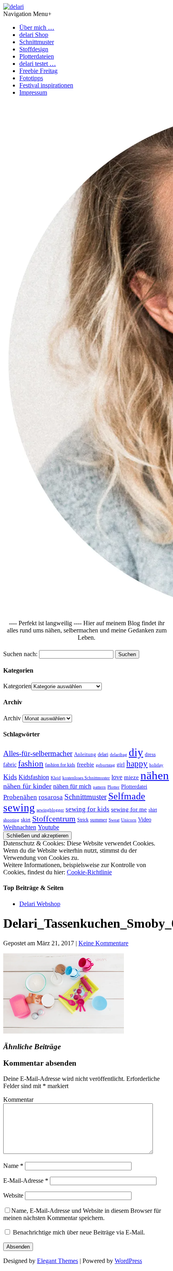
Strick (83, 820)
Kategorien (17, 686)
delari (103, 754)
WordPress (128, 1260)
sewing (19, 808)
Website (13, 1195)
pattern (99, 786)
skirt (26, 820)
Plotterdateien (36, 56)
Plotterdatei (134, 786)
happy (137, 763)
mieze (131, 777)
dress (150, 754)
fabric (9, 765)
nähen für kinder (27, 786)
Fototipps (31, 78)
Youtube (48, 827)
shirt (152, 810)
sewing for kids (87, 809)
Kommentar (18, 1099)
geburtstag (105, 764)
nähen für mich (72, 786)
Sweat (114, 819)
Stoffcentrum (54, 818)
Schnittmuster (36, 42)
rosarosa (51, 797)
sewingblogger (50, 809)
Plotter (113, 787)
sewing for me (129, 809)
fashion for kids (60, 765)
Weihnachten (19, 827)
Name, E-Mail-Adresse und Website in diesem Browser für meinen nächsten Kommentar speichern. (82, 1214)
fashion (30, 763)
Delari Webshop (39, 903)
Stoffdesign (33, 49)
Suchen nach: (20, 654)
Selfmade (126, 796)
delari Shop (33, 34)
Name (13, 1165)
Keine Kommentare (103, 943)
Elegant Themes (57, 1260)
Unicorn (128, 819)
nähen (154, 775)
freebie (85, 764)
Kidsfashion (34, 777)
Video (144, 820)
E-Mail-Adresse (25, 1180)
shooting (11, 819)
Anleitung (85, 754)
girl (121, 765)
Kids (10, 777)
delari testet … (37, 63)
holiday (156, 764)
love (116, 777)
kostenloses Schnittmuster (86, 777)
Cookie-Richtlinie (89, 872)
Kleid (56, 778)
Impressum (33, 92)
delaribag (118, 754)
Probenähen (20, 797)
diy (136, 752)
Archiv (12, 718)
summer (98, 820)
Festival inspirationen (46, 85)
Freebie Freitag (38, 70)
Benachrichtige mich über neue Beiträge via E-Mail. (79, 1232)
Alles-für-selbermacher (37, 753)
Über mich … (36, 27)
